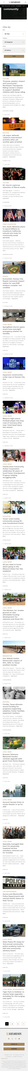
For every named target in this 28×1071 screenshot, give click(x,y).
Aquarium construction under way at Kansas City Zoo (14, 377)
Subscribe (14, 1048)
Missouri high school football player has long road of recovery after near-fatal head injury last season (13, 423)
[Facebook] (9, 1038)
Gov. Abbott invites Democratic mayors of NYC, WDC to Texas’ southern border (12, 661)
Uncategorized (18, 989)
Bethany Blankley (7, 679)
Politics (6, 133)
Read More (12, 157)
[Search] (26, 2)
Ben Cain (6, 350)
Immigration (7, 656)
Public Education (5, 5)
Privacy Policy (4, 1058)
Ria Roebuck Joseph (8, 254)
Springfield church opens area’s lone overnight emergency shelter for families (14, 330)
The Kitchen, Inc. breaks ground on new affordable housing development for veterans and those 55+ (13, 614)
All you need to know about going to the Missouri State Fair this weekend (13, 567)
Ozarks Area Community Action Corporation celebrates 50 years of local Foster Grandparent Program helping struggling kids (14, 472)
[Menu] (4, 2)
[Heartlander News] (14, 2)
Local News (7, 324)
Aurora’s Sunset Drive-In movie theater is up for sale (13, 804)
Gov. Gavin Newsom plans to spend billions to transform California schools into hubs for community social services (14, 232)
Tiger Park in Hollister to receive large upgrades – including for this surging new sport (14, 995)
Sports (5, 276)
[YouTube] (19, 1038)
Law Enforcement (10, 891)
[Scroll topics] (26, 6)
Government (19, 5)
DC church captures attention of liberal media (14, 186)
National (6, 702)
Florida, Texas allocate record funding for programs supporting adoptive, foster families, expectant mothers (14, 708)
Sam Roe (6, 585)
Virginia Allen (6, 202)
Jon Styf (5, 302)
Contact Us (14, 1044)
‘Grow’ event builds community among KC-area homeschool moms (13, 521)
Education (7, 516)
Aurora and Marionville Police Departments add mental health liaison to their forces (13, 897)
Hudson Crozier (7, 160)
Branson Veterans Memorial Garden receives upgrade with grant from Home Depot (13, 757)
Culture (13, 5)
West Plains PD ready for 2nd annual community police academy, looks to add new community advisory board (13, 946)
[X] (12, 1038)
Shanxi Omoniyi (7, 540)
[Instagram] (16, 1038)
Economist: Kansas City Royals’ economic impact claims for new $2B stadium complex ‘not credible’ (13, 283)
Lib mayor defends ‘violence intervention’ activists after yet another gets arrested (12, 138)
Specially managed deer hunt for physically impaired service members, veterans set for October (13, 848)
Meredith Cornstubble (8, 110)
